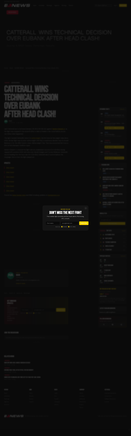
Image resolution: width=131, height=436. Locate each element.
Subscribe (84, 223)
